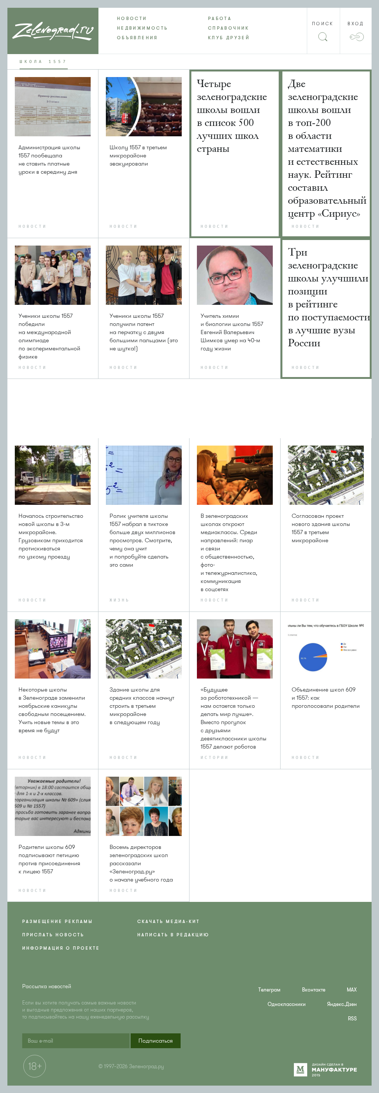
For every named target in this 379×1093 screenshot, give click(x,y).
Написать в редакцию (173, 935)
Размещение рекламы (57, 921)
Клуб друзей (229, 38)
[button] (156, 1040)
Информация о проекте (61, 948)
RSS (352, 1018)
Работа (220, 18)
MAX (352, 989)
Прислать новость (53, 935)
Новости (132, 18)
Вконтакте (313, 989)
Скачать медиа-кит (168, 921)
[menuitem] (144, 18)
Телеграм (269, 989)
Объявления (137, 38)
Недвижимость (142, 28)
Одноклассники (287, 1004)
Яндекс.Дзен (342, 1004)
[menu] (189, 28)
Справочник (228, 28)
